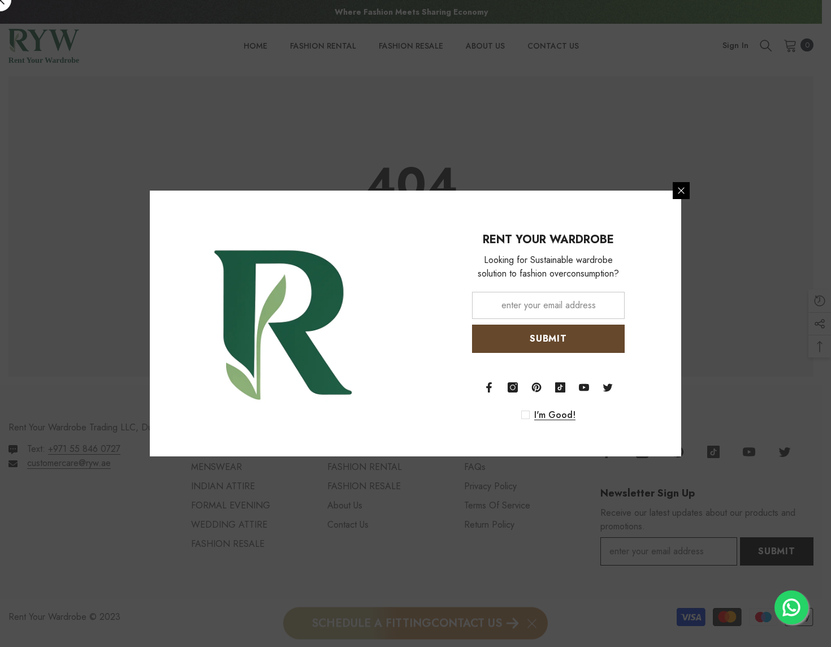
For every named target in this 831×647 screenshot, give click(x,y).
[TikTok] (560, 387)
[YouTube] (584, 387)
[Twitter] (608, 387)
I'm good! (554, 415)
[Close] (681, 190)
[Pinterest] (536, 387)
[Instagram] (513, 387)
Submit (548, 338)
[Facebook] (489, 387)
